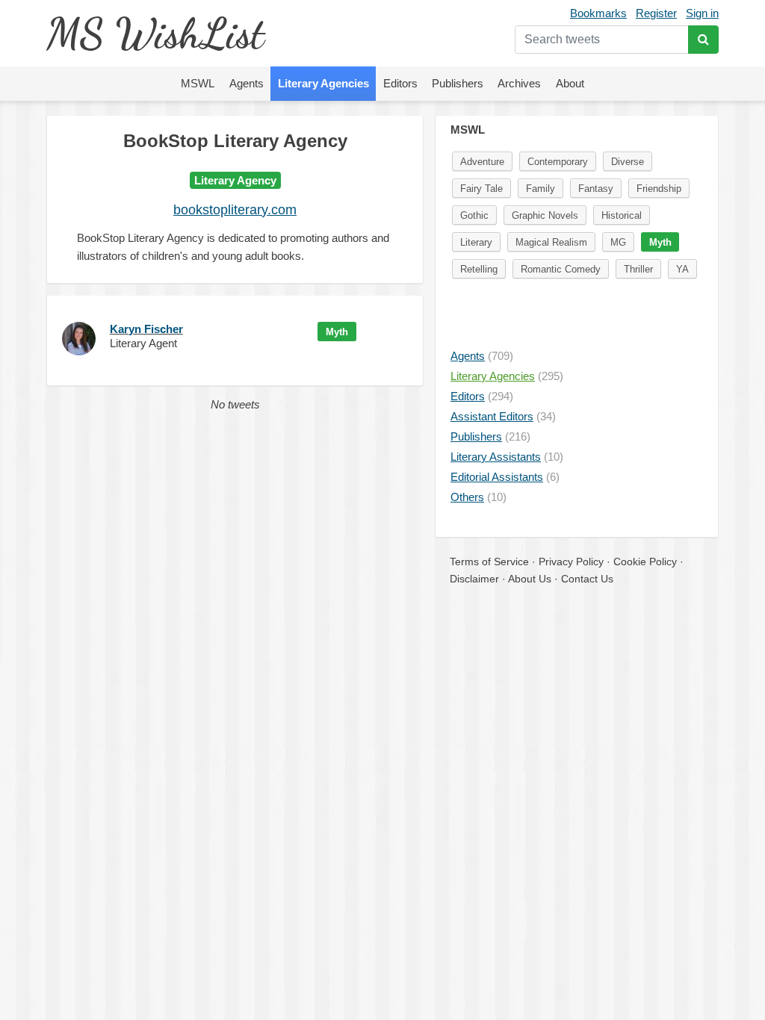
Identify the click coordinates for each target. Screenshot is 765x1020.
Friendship (659, 188)
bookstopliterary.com (235, 209)
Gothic (474, 215)
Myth (337, 332)
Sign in (702, 13)
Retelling (479, 269)
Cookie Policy (645, 561)
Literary (476, 242)
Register (656, 13)
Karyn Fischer (146, 329)
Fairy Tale (481, 188)
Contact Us (587, 579)
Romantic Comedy (561, 269)
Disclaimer (474, 579)
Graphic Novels (545, 215)
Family (540, 188)
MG (618, 242)
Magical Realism (551, 242)
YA (682, 269)
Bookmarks (598, 13)
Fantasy (595, 188)
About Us (529, 579)
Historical (621, 215)
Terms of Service (489, 561)
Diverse (627, 161)
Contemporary (557, 161)
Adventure (482, 161)
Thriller (638, 269)
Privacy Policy (571, 561)
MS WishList (155, 33)
